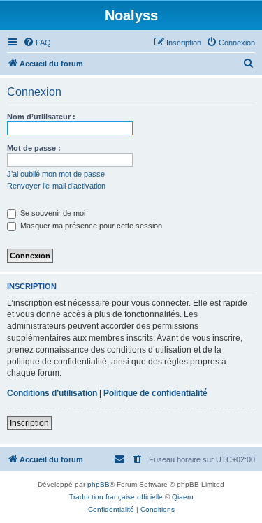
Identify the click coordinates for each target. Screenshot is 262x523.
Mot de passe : (34, 148)
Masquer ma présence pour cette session (90, 225)
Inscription (29, 423)
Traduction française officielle (116, 497)
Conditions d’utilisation (52, 393)
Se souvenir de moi (51, 213)
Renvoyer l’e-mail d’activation (56, 186)
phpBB (98, 484)
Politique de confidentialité (155, 393)
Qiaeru (183, 497)
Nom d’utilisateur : (41, 116)
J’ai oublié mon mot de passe (56, 174)
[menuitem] (37, 42)
